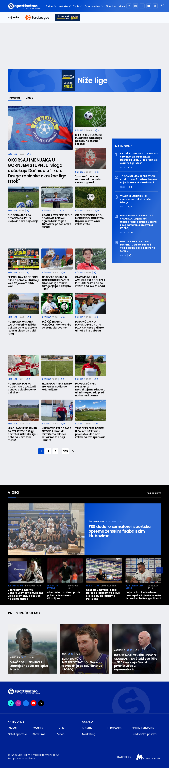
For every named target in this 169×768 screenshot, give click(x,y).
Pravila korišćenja (143, 727)
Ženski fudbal (96, 521)
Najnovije (13, 17)
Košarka (63, 6)
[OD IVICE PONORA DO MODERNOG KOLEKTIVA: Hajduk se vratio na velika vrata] (90, 197)
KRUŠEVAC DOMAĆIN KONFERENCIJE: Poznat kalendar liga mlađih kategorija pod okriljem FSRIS (56, 283)
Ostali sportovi (92, 6)
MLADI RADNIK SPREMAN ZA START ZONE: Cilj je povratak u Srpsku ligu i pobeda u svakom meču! (22, 434)
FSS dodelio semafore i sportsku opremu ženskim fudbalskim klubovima (120, 531)
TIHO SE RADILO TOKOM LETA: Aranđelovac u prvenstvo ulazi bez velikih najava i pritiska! (90, 433)
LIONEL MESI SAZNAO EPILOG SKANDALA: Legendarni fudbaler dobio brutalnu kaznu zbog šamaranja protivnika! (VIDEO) (138, 222)
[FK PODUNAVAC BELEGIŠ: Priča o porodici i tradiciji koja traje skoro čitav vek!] (23, 259)
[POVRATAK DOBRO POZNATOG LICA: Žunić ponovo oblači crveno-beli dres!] (23, 365)
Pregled (14, 98)
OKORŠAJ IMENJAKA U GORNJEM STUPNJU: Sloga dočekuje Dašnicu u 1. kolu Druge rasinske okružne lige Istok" (37, 170)
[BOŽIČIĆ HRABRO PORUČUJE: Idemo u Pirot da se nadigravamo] (57, 303)
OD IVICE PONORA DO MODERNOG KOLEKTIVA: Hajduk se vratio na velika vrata (89, 220)
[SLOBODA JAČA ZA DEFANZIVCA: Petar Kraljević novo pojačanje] (23, 197)
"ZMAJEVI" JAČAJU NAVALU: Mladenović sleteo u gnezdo (88, 179)
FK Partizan (93, 585)
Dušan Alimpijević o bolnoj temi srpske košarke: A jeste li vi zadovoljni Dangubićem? (143, 595)
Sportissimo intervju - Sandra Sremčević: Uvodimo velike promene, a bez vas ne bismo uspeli (25, 594)
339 (65, 451)
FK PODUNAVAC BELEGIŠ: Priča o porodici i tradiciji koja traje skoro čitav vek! (23, 282)
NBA (64, 654)
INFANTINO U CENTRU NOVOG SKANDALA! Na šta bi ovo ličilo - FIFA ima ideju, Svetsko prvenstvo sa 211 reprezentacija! (135, 662)
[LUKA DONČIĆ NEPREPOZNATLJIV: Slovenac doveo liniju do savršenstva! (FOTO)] (84, 649)
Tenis (76, 6)
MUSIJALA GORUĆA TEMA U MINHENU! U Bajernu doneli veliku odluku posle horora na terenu (137, 246)
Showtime (111, 6)
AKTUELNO (119, 650)
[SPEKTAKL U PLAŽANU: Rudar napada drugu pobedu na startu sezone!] (90, 116)
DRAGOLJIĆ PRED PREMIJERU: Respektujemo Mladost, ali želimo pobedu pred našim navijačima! (90, 389)
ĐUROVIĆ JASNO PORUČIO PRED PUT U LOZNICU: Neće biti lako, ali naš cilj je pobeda (89, 326)
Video (122, 6)
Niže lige (12, 154)
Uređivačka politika (144, 734)
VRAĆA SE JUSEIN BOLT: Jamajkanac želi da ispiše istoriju (135, 199)
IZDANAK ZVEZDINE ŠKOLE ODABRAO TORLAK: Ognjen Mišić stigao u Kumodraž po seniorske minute (56, 221)
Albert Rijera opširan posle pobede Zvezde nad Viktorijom (63, 595)
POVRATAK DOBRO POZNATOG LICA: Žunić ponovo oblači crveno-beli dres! (22, 388)
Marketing (88, 734)
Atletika (15, 657)
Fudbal (49, 6)
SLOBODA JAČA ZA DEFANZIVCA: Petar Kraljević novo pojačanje (23, 218)
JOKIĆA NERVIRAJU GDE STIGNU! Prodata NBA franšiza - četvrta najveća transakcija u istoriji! (138, 179)
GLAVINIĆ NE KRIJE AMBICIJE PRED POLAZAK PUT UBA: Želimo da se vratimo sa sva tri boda (90, 282)
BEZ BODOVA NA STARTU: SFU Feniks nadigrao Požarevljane (56, 386)
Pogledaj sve (154, 493)
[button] (159, 570)
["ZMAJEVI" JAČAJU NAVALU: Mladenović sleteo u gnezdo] (90, 158)
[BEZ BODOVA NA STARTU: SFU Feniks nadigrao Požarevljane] (57, 365)
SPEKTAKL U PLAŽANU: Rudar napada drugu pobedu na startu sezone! (88, 139)
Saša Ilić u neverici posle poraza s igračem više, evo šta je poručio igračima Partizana (103, 594)
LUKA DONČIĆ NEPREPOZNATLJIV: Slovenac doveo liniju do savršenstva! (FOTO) (82, 664)
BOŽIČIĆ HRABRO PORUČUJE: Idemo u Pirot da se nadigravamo (56, 324)
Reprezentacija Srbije (134, 587)
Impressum (114, 727)
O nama (87, 727)
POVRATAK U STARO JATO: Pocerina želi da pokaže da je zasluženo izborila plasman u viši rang (22, 327)
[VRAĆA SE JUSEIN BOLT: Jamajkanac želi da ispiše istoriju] (32, 649)
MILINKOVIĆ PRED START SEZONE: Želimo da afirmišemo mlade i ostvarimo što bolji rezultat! (56, 434)
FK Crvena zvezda (53, 587)
